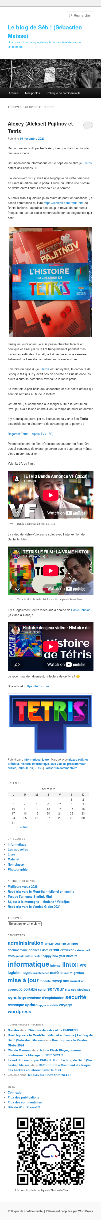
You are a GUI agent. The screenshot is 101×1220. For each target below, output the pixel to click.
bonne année (66, 943)
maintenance (41, 973)
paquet (13, 989)
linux (69, 964)
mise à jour (23, 980)
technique (16, 1004)
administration (26, 942)
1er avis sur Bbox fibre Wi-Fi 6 (49, 1075)
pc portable (28, 989)
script (42, 989)
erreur (54, 949)
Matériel (13, 859)
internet (55, 965)
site (67, 989)
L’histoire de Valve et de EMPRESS (53, 1030)
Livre (45, 759)
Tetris (45, 369)
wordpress (19, 1011)
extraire (80, 950)
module (45, 981)
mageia (26, 972)
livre (82, 964)
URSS (39, 768)
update (31, 1004)
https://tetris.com (37, 686)
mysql (57, 980)
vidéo (54, 1005)
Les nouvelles (18, 849)
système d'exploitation (45, 997)
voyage (65, 1004)
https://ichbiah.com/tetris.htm (64, 202)
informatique (40, 764)
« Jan (23, 827)
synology (17, 997)
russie (12, 768)
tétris (21, 768)
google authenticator (29, 956)
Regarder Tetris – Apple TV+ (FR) (30, 433)
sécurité (75, 997)
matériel (56, 972)
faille (88, 950)
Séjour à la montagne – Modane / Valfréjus (39, 901)
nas (66, 980)
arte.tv (49, 943)
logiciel (13, 972)
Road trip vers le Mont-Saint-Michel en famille (41, 891)
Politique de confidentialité (64, 93)
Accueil (13, 93)
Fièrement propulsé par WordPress (69, 1211)
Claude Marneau (19, 1050)
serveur (55, 988)
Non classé (16, 864)
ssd (73, 989)
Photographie (17, 869)
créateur (13, 764)
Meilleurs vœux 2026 (23, 886)
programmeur (76, 764)
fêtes (11, 955)
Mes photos (32, 93)
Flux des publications (23, 1097)
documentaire (18, 950)
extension (67, 950)
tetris (29, 768)
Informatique (32, 759)
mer (66, 973)
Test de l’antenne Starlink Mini (30, 896)
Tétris (88, 163)
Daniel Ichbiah (80, 610)
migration (77, 972)
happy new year (54, 955)
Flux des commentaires (25, 1102)
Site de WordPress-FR (24, 1107)
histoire (26, 764)
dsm (45, 950)
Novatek (13, 1030)
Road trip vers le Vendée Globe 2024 (34, 906)
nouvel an (77, 981)
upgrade (44, 1005)
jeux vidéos (58, 764)
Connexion (15, 1092)
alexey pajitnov (78, 759)
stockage (83, 989)
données (35, 950)
